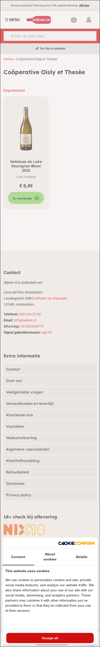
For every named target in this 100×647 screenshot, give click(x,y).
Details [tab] (81, 557)
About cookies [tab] (50, 556)
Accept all (50, 638)
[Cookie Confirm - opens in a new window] (76, 543)
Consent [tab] (18, 557)
